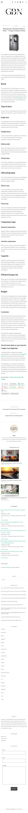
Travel (2, 699)
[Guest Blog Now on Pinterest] (20, 2)
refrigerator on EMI (14, 393)
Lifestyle (2, 682)
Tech (2, 696)
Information (3, 676)
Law (2, 679)
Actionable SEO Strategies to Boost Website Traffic (11, 620)
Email (3, 757)
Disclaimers (3, 740)
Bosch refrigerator (5, 393)
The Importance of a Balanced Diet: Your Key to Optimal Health (13, 594)
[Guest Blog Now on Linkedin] (18, 2)
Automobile (3, 632)
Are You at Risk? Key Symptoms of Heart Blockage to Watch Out (13, 598)
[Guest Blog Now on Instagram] (23, 2)
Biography (3, 639)
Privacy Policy (4, 738)
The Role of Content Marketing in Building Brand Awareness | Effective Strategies (13, 613)
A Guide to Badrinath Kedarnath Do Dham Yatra (10, 616)
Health (2, 669)
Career (2, 645)
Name (3, 749)
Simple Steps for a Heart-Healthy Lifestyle (9, 601)
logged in (9, 567)
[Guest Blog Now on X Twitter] (15, 2)
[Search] (25, 578)
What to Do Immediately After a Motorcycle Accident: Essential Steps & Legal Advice (13, 609)
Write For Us (3, 736)
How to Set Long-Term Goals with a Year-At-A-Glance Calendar (13, 591)
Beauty (2, 635)
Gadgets (2, 662)
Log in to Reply (4, 520)
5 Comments (24, 26)
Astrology (3, 629)
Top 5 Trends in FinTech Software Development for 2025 (12, 587)
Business (2, 642)
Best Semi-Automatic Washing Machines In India (12, 551)
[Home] (14, 14)
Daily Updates (4, 649)
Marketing (3, 686)
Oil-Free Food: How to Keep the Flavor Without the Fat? (12, 604)
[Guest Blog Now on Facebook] (13, 2)
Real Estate (3, 689)
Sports (2, 692)
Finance (2, 659)
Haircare (2, 665)
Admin (14, 435)
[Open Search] (26, 2)
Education (3, 652)
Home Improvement (15, 26)
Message (4, 765)
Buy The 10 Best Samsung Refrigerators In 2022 (12, 522)
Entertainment (4, 655)
